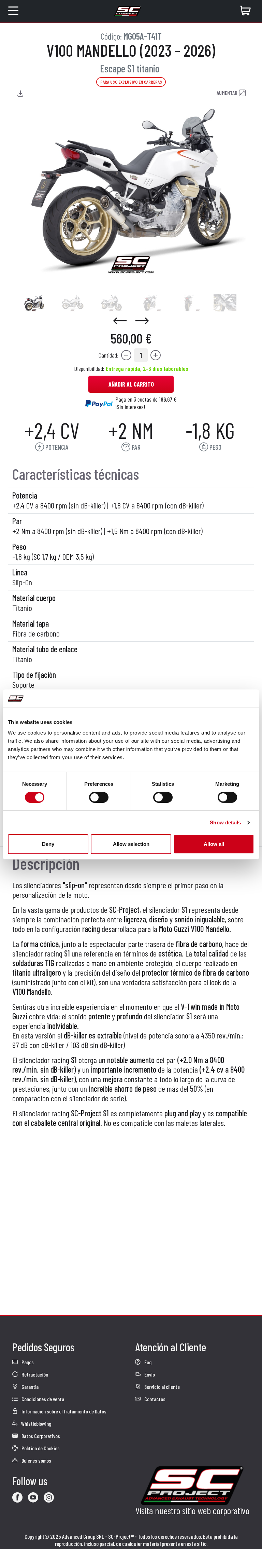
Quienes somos (35, 1460)
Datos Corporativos (40, 1436)
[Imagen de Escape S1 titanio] (33, 302)
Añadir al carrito (131, 384)
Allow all (214, 844)
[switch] (98, 797)
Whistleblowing (35, 1423)
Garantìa (29, 1386)
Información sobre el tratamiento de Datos (63, 1411)
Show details (225, 822)
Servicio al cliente (161, 1386)
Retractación (34, 1374)
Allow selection (131, 844)
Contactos (154, 1399)
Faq (147, 1362)
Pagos (27, 1362)
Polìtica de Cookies (40, 1448)
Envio (149, 1374)
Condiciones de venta (42, 1399)
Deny (48, 844)
